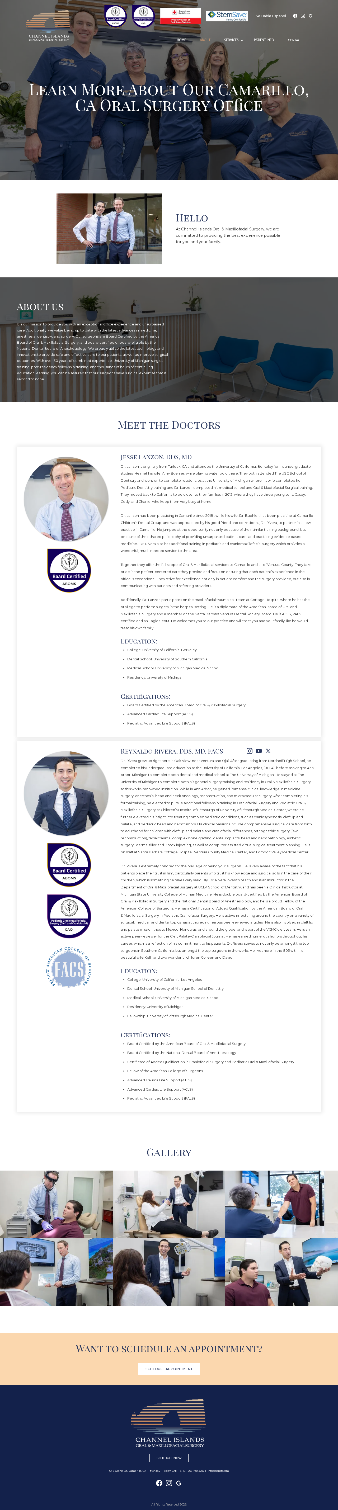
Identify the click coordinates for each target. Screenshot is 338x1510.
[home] (54, 26)
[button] (233, 40)
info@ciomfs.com (218, 1470)
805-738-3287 (196, 1470)
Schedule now (169, 1458)
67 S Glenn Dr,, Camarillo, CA (127, 1470)
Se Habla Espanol (271, 16)
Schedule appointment (169, 1369)
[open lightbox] (56, 1204)
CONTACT (295, 40)
